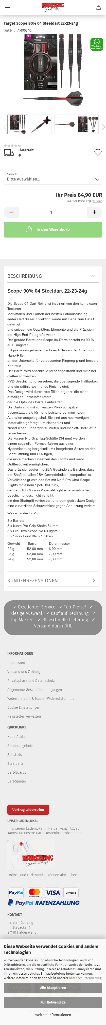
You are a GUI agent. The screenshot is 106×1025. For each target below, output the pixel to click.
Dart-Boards (16, 772)
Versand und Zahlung (23, 672)
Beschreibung (24, 276)
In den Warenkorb (53, 229)
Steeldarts (15, 764)
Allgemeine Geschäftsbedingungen (34, 690)
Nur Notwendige (53, 1002)
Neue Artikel (17, 737)
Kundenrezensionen (32, 580)
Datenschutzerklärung (85, 978)
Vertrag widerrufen (28, 809)
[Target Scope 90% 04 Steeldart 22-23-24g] (53, 70)
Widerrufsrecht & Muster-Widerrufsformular (41, 699)
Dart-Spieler (16, 781)
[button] (11, 212)
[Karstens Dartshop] (53, 7)
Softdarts (14, 755)
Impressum (16, 663)
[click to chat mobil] (97, 44)
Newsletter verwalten (24, 716)
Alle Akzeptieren (53, 988)
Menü (7, 7)
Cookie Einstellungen (23, 707)
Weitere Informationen (53, 1015)
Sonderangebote (20, 746)
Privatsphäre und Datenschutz (31, 681)
